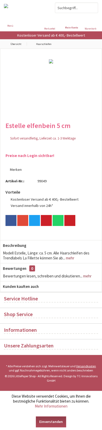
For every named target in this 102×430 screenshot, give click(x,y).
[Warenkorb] (92, 18)
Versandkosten (86, 366)
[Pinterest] (46, 220)
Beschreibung (14, 245)
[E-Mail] (69, 220)
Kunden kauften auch (21, 286)
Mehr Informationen (51, 406)
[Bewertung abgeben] (51, 133)
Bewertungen (14, 268)
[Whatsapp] (58, 220)
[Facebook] (10, 220)
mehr (69, 257)
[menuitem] (92, 22)
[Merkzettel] (51, 18)
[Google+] (22, 220)
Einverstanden (51, 421)
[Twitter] (34, 220)
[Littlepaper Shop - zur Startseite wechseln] (25, 8)
